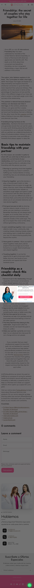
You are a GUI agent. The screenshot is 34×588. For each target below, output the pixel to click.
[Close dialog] (33, 286)
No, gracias (25, 299)
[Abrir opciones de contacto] (29, 585)
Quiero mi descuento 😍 (25, 297)
